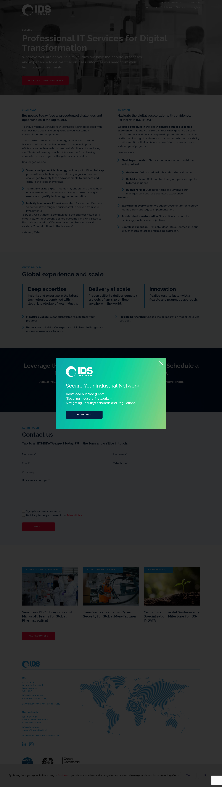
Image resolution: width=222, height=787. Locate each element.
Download (84, 414)
